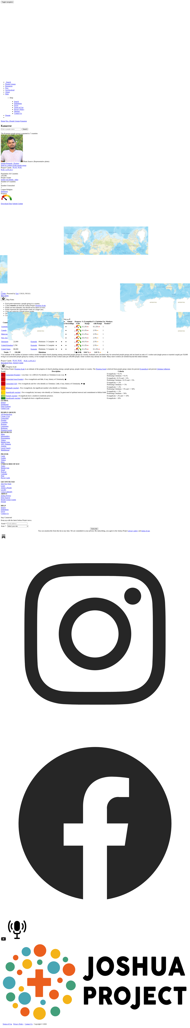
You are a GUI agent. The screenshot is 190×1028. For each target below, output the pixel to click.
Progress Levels (6, 430)
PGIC (20, 167)
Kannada (34, 342)
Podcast (3, 472)
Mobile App (5, 468)
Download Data (6, 204)
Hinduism (4, 191)
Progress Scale (20, 369)
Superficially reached (13, 392)
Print (2, 476)
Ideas (3, 462)
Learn (3, 486)
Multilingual (5, 450)
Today (3, 466)
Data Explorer (6, 406)
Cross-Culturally (6, 492)
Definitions (18, 103)
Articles (3, 446)
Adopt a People (6, 488)
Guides (3, 458)
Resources (8, 86)
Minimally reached (12, 388)
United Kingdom (7, 345)
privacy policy (133, 531)
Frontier (3, 420)
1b (2, 379)
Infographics (5, 436)
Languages (4, 426)
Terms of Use (18, 107)
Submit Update (17, 204)
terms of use (145, 531)
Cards (3, 456)
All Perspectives (6, 414)
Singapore (4, 342)
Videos (3, 440)
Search (8, 82)
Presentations (5, 438)
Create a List (5, 416)
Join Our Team (6, 484)
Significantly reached (13, 398)
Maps (3, 434)
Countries (4, 422)
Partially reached (11, 396)
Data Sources (5, 498)
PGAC (15, 167)
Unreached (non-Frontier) (15, 379)
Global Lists (5, 408)
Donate (7, 115)
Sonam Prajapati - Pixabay (10, 163)
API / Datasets (6, 444)
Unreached (4, 418)
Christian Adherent (163, 369)
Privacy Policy (19, 109)
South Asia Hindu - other (9, 180)
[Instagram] (95, 728)
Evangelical (144, 369)
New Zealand (6, 338)
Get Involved (9, 90)
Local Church (5, 448)
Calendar (4, 474)
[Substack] (3, 539)
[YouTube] (3, 941)
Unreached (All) (11, 384)
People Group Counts (8, 500)
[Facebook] (95, 917)
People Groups (10, 84)
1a (2, 375)
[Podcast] (18, 941)
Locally (3, 490)
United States (5, 349)
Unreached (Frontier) (13, 375)
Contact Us (18, 113)
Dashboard (4, 404)
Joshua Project (6, 496)
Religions (4, 428)
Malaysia (4, 334)
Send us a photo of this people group (13, 165)
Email (3, 470)
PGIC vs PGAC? (7, 170)
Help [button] (7, 94)
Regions (4, 424)
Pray (6, 88)
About (7, 92)
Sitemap (17, 111)
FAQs (16, 105)
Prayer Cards (5, 478)
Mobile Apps (5, 442)
